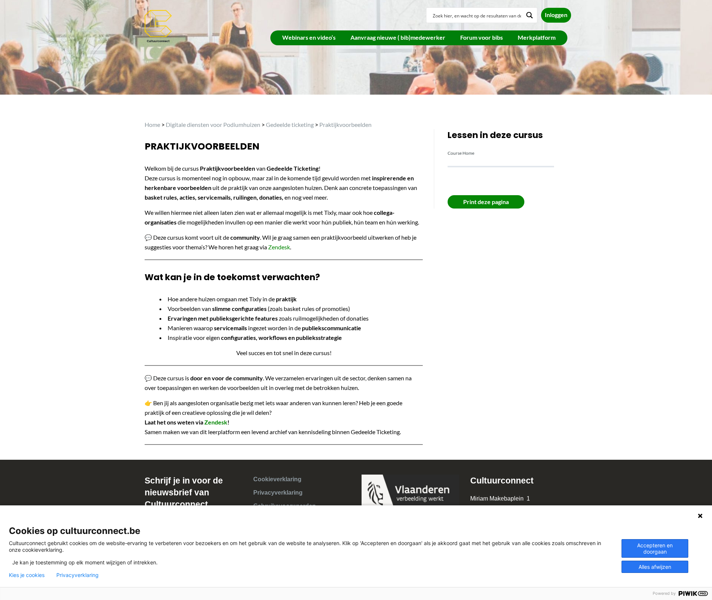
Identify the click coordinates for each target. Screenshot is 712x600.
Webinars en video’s (309, 37)
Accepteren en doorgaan (655, 548)
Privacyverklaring (278, 492)
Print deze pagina (486, 201)
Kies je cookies (26, 575)
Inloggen (556, 14)
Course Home (461, 153)
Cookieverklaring (277, 479)
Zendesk (279, 246)
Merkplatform (537, 37)
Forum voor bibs (481, 37)
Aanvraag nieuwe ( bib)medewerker (397, 37)
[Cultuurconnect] (158, 25)
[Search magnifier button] (529, 15)
